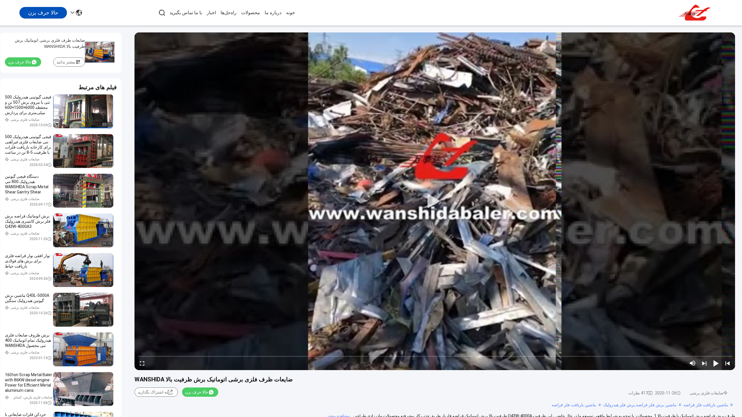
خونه (290, 12)
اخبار (211, 12)
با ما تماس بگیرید (186, 12)
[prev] (727, 363)
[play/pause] (716, 363)
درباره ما (273, 12)
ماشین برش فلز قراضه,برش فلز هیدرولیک (639, 405)
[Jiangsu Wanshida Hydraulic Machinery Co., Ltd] (696, 12)
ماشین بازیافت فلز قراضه (705, 405)
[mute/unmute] (693, 363)
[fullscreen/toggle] (142, 363)
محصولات (250, 12)
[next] (704, 363)
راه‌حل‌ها (229, 12)
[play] (435, 201)
